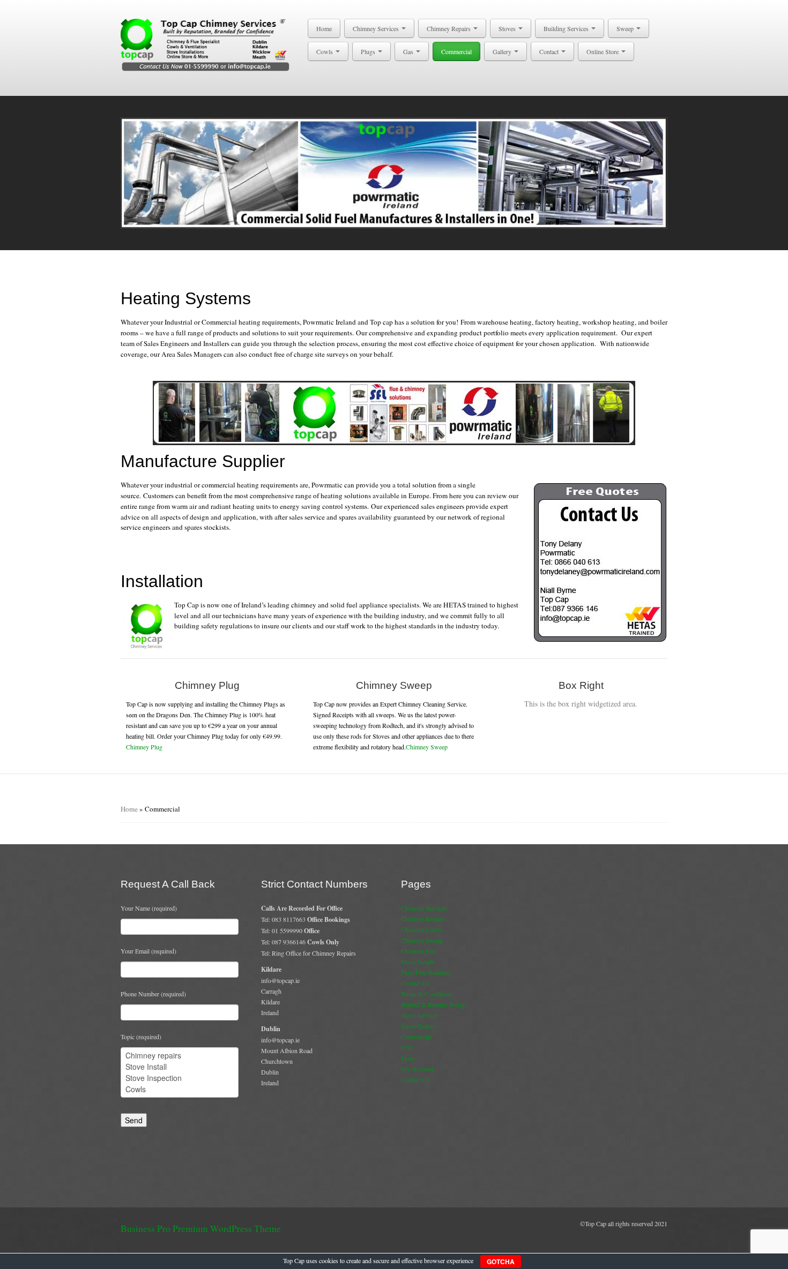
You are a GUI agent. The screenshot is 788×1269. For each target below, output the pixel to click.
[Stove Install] (179, 1066)
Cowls (325, 51)
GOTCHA (501, 1261)
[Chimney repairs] (179, 1055)
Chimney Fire (418, 951)
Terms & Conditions (426, 993)
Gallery (503, 51)
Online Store (603, 51)
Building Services (567, 28)
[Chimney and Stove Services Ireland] (207, 44)
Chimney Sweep (427, 746)
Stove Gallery (418, 1026)
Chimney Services (376, 28)
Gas (409, 51)
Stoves (508, 28)
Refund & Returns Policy (433, 1004)
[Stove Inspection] (179, 1078)
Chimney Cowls (421, 929)
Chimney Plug (144, 746)
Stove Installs (418, 961)
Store (407, 1058)
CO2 (407, 1047)
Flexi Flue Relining (425, 972)
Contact (549, 51)
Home (324, 28)
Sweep (625, 28)
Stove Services (419, 1015)
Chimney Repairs (449, 28)
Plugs (369, 51)
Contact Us (415, 983)
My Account (417, 1068)
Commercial (456, 51)
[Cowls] (179, 1089)
